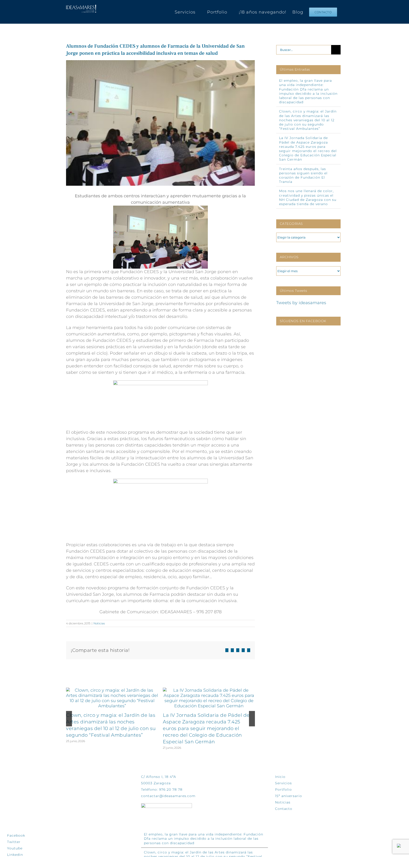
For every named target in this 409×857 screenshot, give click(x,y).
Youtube (14, 848)
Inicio (280, 777)
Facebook (16, 835)
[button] (69, 718)
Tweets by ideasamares (301, 302)
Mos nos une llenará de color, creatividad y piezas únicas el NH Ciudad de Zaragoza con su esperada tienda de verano (307, 197)
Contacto (283, 809)
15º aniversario (288, 796)
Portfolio (283, 789)
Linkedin (15, 854)
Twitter (14, 842)
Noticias (99, 623)
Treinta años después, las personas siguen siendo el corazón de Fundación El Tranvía (303, 175)
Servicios (283, 783)
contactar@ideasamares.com (168, 796)
